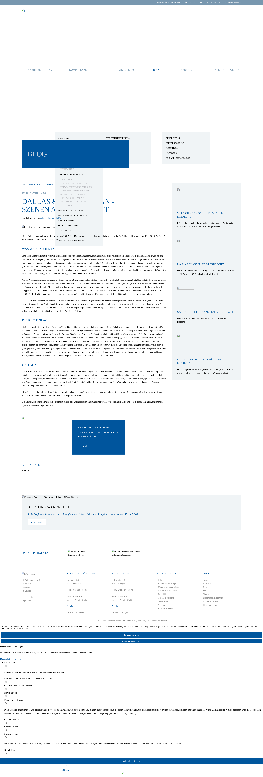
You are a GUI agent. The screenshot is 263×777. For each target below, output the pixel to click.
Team (49, 69)
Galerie (218, 69)
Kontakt (234, 69)
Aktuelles (127, 69)
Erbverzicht (67, 180)
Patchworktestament (72, 198)
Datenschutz (27, 597)
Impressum (26, 601)
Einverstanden (131, 634)
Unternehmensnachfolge (73, 215)
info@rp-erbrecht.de (32, 580)
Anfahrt (70, 606)
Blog (156, 69)
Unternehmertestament (73, 202)
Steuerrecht (65, 230)
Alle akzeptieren (131, 760)
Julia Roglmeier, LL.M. (50, 218)
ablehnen (65, 770)
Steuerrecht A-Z (175, 143)
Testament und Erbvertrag (75, 191)
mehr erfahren (37, 521)
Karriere (34, 69)
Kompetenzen (79, 69)
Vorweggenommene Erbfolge (76, 187)
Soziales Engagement (178, 158)
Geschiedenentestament (73, 194)
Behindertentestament (71, 210)
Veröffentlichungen (118, 138)
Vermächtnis (67, 169)
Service (186, 69)
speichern (65, 766)
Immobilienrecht (68, 220)
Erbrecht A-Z (173, 138)
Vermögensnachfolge (71, 175)
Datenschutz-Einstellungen (132, 641)
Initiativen (172, 148)
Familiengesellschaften (73, 183)
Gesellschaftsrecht (70, 225)
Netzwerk (171, 153)
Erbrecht (63, 138)
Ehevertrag (66, 205)
